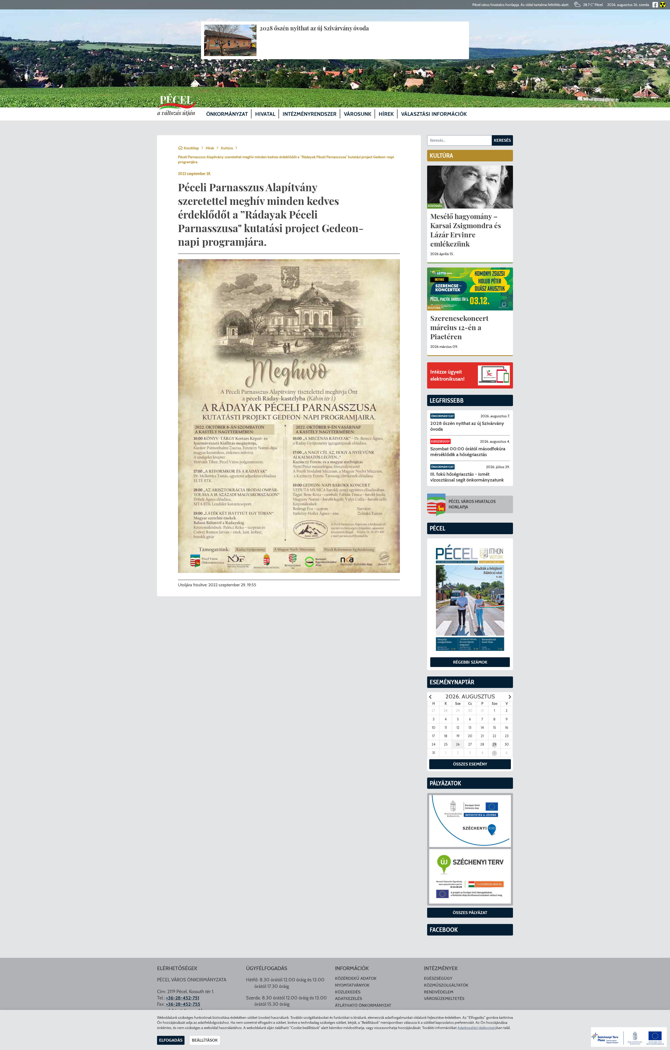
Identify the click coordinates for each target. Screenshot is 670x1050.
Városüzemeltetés (444, 998)
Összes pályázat (470, 912)
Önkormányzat (442, 416)
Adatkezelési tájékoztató (476, 1027)
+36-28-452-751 (182, 998)
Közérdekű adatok (356, 978)
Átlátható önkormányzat (363, 1005)
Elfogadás (170, 1040)
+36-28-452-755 (183, 1004)
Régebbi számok (470, 662)
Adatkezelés (348, 998)
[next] (510, 696)
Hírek (210, 148)
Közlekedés (347, 991)
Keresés (502, 140)
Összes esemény (470, 764)
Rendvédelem (438, 991)
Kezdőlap (191, 148)
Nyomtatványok (352, 985)
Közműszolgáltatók (446, 985)
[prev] (430, 696)
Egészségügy (440, 441)
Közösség (435, 206)
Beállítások (205, 1040)
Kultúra (227, 148)
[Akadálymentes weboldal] (662, 5)
